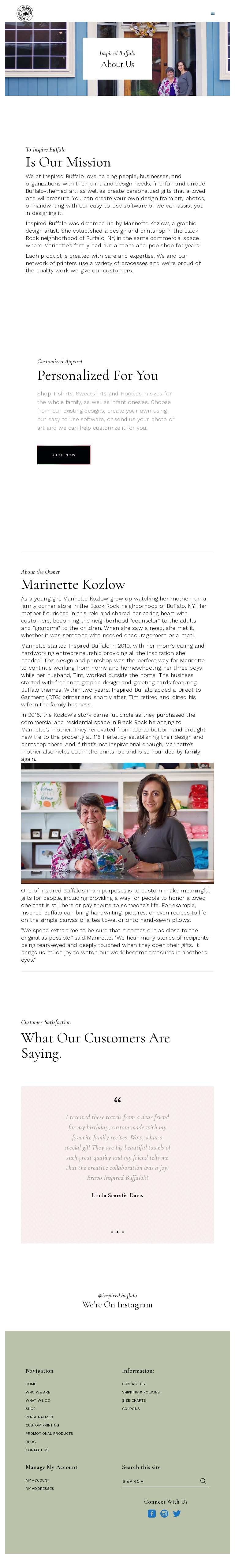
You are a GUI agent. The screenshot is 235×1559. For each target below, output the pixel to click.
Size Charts (134, 1400)
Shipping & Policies (141, 1392)
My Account (37, 1480)
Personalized (39, 1417)
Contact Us (37, 1450)
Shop (30, 1409)
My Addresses (40, 1488)
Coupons (131, 1409)
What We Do (38, 1400)
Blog (31, 1442)
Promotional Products (49, 1433)
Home (31, 1384)
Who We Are (38, 1392)
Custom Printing (42, 1425)
